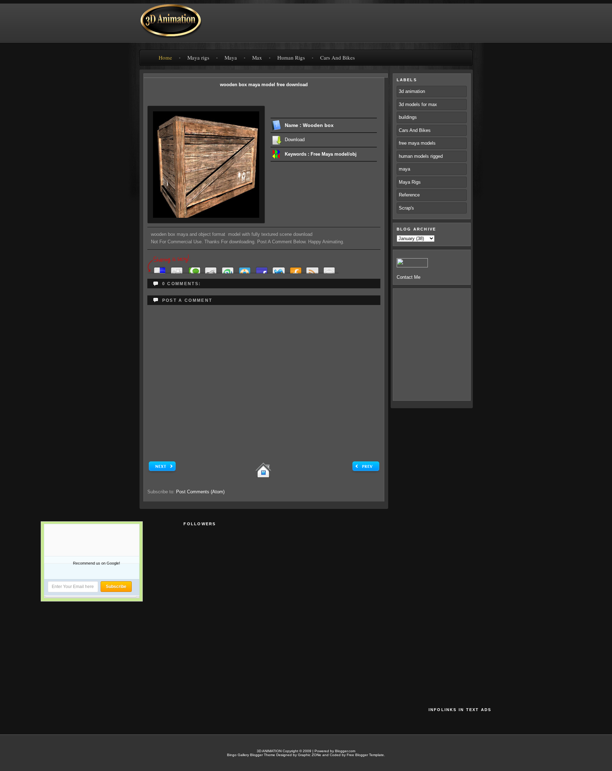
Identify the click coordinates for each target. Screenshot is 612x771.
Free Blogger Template (365, 755)
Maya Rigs (410, 182)
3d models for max (418, 104)
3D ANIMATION (269, 751)
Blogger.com (345, 751)
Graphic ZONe (309, 755)
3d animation (412, 91)
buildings (408, 117)
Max (257, 57)
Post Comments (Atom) (200, 491)
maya (404, 169)
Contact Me (408, 277)
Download (295, 139)
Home (165, 57)
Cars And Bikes (337, 57)
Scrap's (406, 208)
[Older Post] (365, 472)
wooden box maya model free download (264, 84)
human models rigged (421, 156)
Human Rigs (291, 57)
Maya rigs (198, 57)
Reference (409, 195)
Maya (231, 57)
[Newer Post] (162, 472)
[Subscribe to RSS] (312, 268)
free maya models (417, 143)
